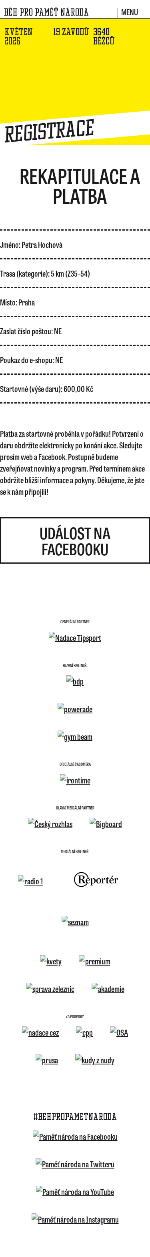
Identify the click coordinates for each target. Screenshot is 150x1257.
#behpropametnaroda (75, 1117)
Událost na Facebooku (75, 540)
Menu (129, 13)
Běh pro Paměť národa (46, 12)
